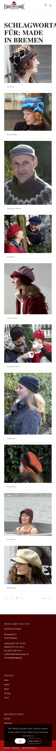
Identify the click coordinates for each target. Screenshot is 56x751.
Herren (6, 689)
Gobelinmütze (12, 318)
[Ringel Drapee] (28, 112)
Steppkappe (11, 438)
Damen (6, 684)
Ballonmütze (11, 588)
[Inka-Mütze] (28, 514)
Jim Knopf (11, 256)
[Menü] (50, 5)
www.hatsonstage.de (13, 657)
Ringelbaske (11, 486)
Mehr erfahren (34, 741)
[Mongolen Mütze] (28, 343)
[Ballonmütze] (28, 565)
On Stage (7, 693)
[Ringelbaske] (28, 464)
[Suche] (44, 5)
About (6, 697)
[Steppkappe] (28, 404)
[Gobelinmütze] (28, 288)
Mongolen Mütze (13, 366)
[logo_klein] (23, 5)
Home (6, 680)
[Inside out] (28, 64)
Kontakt (7, 718)
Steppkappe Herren (14, 208)
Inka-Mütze (11, 539)
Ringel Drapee (12, 134)
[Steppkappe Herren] (28, 173)
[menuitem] (44, 5)
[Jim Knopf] (28, 234)
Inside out (10, 86)
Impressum (8, 723)
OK (20, 741)
